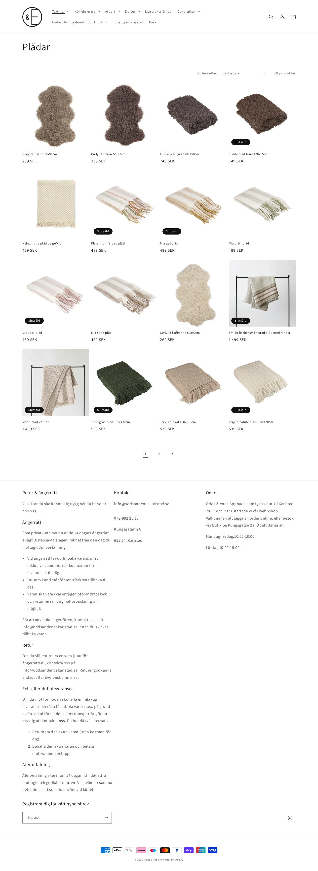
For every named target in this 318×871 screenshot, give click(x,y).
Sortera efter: (207, 73)
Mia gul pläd (169, 243)
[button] (60, 11)
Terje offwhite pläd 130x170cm (251, 422)
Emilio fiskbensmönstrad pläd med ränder (259, 333)
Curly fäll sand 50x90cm (39, 154)
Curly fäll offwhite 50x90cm (180, 333)
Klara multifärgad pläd (108, 243)
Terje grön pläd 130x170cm (110, 422)
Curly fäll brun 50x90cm (108, 154)
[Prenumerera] (106, 817)
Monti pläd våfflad (35, 422)
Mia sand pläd (101, 333)
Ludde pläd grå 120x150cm (179, 154)
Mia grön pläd (239, 243)
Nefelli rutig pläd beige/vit (41, 243)
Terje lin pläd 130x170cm (178, 422)
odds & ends (151, 859)
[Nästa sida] (172, 454)
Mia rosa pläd (32, 333)
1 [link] (146, 453)
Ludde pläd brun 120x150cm (249, 154)
